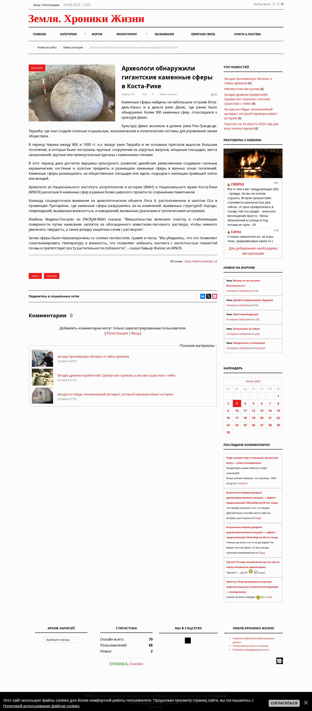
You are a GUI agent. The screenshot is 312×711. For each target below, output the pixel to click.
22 (278, 418)
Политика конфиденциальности (251, 649)
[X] (208, 296)
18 (245, 418)
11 (245, 411)
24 (237, 425)
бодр (258, 518)
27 (261, 425)
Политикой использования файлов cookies (41, 706)
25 (245, 425)
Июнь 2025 (253, 381)
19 (253, 418)
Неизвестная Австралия (241, 89)
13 (261, 411)
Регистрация (117, 333)
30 (228, 432)
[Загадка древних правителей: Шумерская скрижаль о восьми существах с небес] (42, 384)
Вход (135, 333)
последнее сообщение (238, 290)
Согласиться (284, 703)
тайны (35, 275)
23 (228, 425)
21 (270, 418)
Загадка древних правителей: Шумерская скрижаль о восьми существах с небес (116, 375)
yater (257, 333)
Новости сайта (46, 47)
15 (278, 411)
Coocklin (241, 483)
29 (278, 425)
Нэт (257, 290)
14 (270, 411)
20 (261, 418)
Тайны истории (73, 47)
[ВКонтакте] (202, 296)
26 (253, 425)
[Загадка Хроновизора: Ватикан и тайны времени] (42, 366)
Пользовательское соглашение (250, 645)
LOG (257, 319)
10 (237, 411)
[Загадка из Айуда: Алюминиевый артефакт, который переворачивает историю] (42, 403)
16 (228, 418)
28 (270, 425)
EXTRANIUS (119, 664)
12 (253, 411)
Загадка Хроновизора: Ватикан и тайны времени (93, 356)
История (51, 275)
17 (237, 418)
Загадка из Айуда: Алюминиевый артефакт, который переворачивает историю (115, 394)
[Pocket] (214, 296)
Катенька (260, 348)
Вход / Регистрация (46, 5)
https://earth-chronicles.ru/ (201, 261)
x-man (267, 597)
